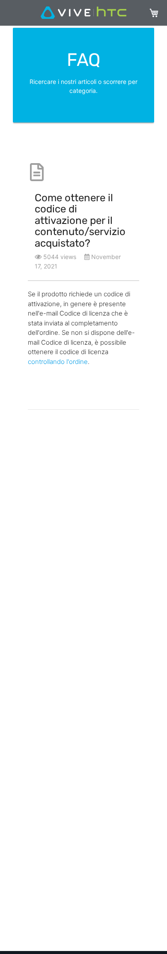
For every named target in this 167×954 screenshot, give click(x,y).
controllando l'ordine (58, 362)
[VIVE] (83, 13)
